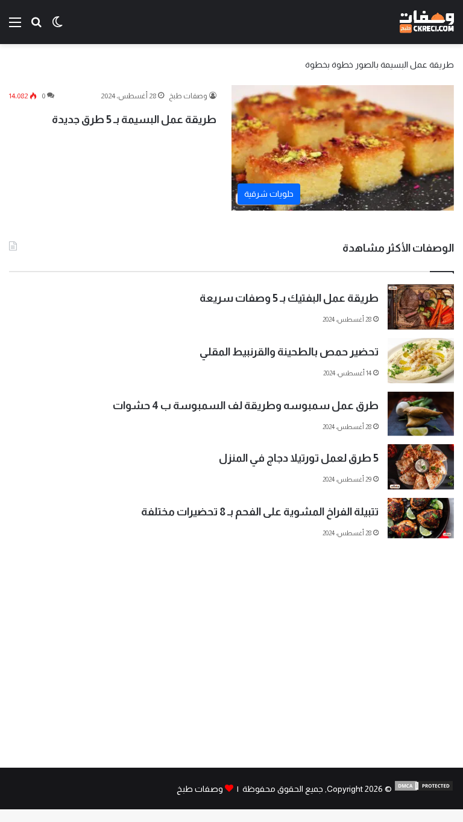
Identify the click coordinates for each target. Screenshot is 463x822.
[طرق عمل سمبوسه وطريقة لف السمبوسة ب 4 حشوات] (421, 414)
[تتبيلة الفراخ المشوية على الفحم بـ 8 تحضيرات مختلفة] (421, 518)
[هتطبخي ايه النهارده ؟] (36, 26)
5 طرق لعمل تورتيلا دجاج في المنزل (299, 458)
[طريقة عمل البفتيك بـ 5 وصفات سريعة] (421, 307)
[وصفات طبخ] (427, 22)
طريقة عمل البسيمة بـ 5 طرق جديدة (134, 119)
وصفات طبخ (188, 96)
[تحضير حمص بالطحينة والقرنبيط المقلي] (421, 360)
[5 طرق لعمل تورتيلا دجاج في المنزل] (421, 466)
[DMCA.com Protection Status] (424, 789)
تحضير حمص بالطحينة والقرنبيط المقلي (289, 352)
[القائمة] (15, 26)
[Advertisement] (231, 665)
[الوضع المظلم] (57, 26)
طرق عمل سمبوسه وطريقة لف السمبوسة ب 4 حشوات (246, 406)
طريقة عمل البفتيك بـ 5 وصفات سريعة (289, 298)
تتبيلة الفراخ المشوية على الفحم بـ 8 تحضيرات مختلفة (260, 512)
